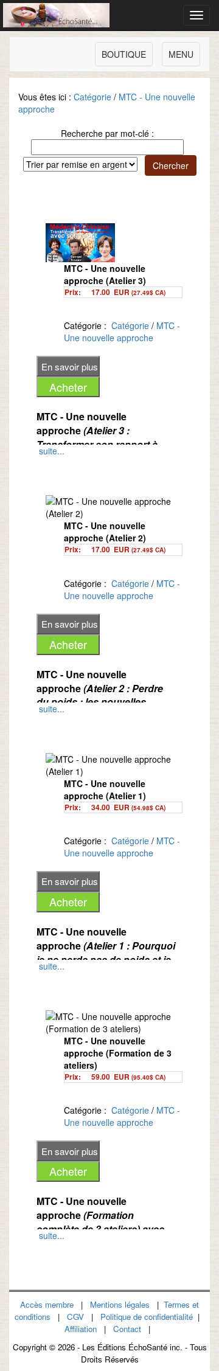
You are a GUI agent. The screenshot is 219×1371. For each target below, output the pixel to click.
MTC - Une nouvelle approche (122, 331)
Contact (127, 1329)
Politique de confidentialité (146, 1316)
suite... (51, 451)
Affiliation (80, 1329)
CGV (75, 1316)
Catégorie (92, 97)
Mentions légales (120, 1304)
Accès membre (47, 1304)
